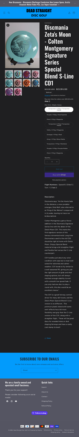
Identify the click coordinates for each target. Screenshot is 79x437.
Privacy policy (58, 430)
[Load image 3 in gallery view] (27, 74)
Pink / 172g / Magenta (56, 119)
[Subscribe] (55, 370)
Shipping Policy (47, 401)
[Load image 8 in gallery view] (36, 83)
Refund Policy (46, 406)
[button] (4, 13)
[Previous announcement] (4, 3)
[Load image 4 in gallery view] (36, 74)
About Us (45, 392)
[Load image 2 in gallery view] (18, 74)
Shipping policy (55, 432)
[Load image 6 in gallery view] (18, 83)
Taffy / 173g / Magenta (56, 130)
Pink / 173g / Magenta (56, 153)
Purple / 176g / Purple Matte (58, 149)
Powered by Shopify (36, 430)
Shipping (47, 95)
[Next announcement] (75, 3)
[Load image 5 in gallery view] (9, 83)
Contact (44, 396)
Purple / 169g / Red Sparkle (58, 115)
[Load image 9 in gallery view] (9, 92)
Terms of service (69, 430)
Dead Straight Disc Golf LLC (21, 430)
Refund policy (48, 430)
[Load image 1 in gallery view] (9, 74)
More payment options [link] (59, 179)
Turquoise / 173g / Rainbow (58, 144)
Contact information (68, 432)
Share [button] (49, 338)
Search (44, 387)
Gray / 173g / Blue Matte (57, 139)
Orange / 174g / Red (55, 135)
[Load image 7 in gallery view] (27, 83)
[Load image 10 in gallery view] (18, 92)
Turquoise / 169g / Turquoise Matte (59, 110)
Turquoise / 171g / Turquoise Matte (59, 125)
